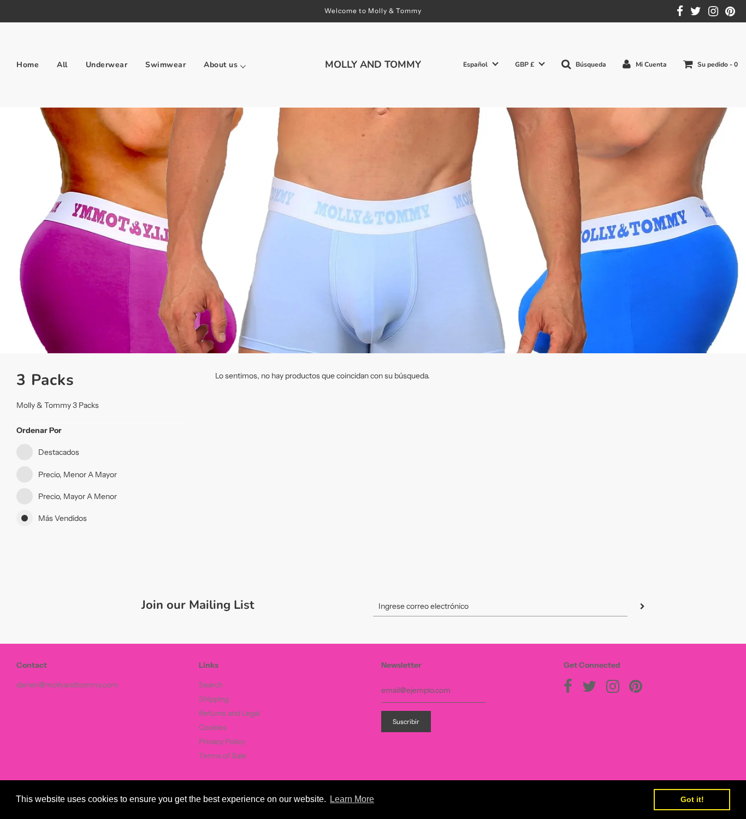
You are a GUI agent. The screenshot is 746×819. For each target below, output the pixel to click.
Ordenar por (39, 430)
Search (211, 685)
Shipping (214, 699)
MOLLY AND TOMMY (373, 64)
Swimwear (165, 65)
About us (221, 65)
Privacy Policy (222, 741)
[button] (481, 65)
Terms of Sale (222, 756)
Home (27, 65)
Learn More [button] (352, 799)
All (62, 65)
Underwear (107, 65)
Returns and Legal (229, 713)
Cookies (213, 727)
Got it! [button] (692, 799)
